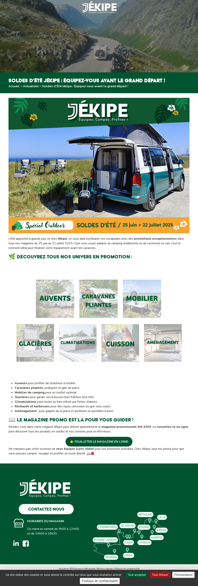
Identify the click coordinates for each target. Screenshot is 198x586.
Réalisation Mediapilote (83, 568)
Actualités (31, 86)
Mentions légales (105, 568)
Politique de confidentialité (127, 568)
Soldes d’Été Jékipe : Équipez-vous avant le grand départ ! (85, 86)
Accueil (14, 86)
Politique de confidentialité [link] (100, 581)
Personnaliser (183, 575)
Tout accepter (137, 575)
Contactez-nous (46, 509)
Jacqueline (63, 568)
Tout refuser (160, 575)
